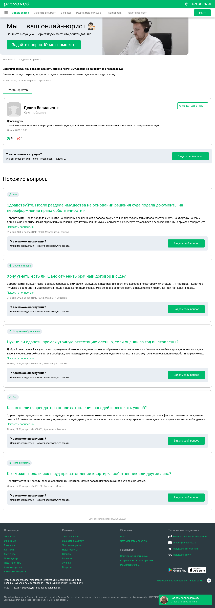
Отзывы (66, 554)
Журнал (66, 562)
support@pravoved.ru (184, 542)
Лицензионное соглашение (172, 580)
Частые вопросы (71, 545)
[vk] (209, 580)
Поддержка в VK (182, 554)
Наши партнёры (13, 562)
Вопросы (66, 12)
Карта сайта (196, 580)
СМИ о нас (9, 554)
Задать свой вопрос (190, 156)
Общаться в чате (192, 105)
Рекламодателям (129, 564)
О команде (10, 541)
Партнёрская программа (134, 556)
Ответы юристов (17, 90)
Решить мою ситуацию (88, 12)
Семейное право (22, 265)
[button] (185, 600)
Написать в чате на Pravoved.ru (190, 536)
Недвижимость (21, 463)
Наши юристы (114, 12)
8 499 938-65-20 (200, 4)
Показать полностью (20, 227)
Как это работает (137, 12)
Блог (122, 536)
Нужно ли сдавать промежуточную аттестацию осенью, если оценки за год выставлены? (92, 342)
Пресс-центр (11, 558)
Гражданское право (28, 59)
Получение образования (26, 331)
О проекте (9, 536)
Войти (202, 12)
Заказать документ (45, 12)
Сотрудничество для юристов (136, 560)
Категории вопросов (15, 571)
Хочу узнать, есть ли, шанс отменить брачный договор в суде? (66, 276)
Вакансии (9, 545)
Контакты (9, 549)
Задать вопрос (20, 12)
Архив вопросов (13, 567)
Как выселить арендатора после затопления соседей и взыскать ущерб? (77, 407)
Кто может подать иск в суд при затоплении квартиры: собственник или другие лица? (89, 473)
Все (15, 194)
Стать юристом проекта (133, 541)
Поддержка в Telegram (185, 548)
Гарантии (67, 558)
